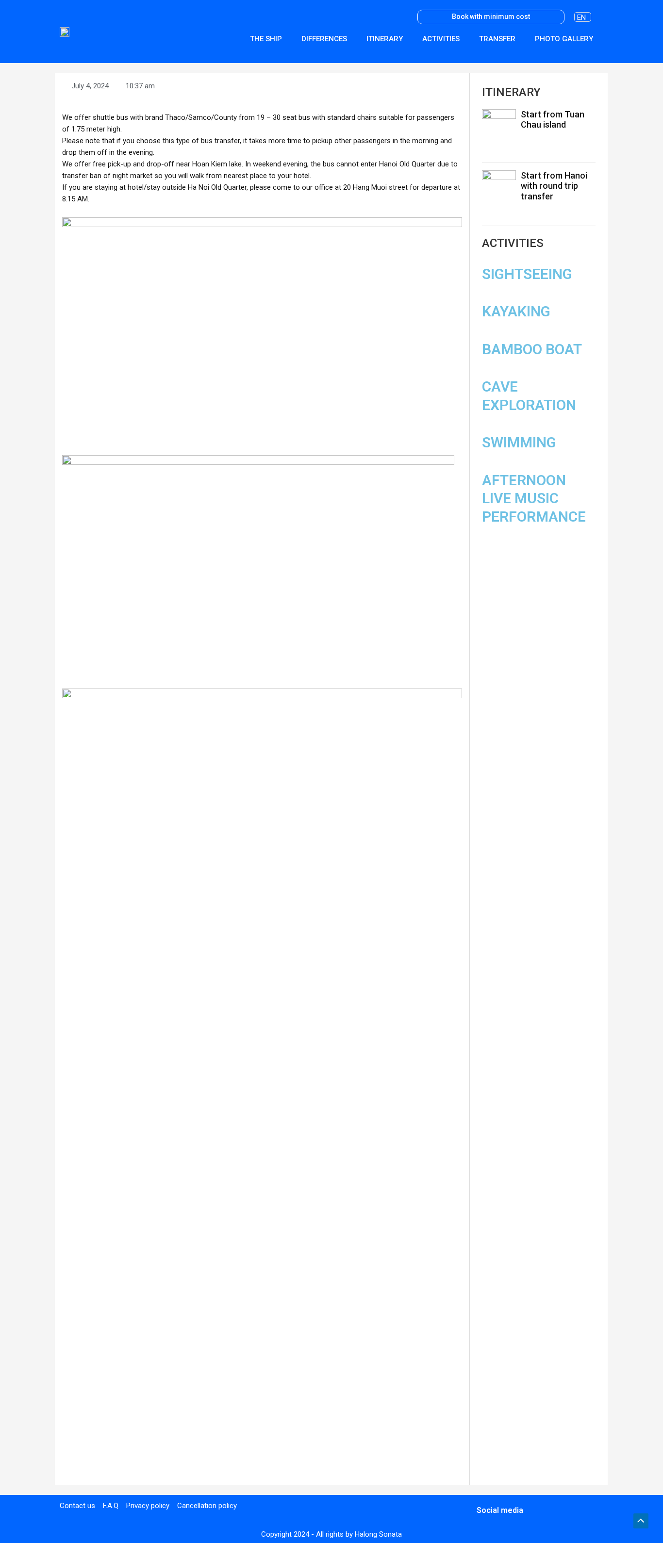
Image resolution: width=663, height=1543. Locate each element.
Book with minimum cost (491, 16)
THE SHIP (266, 38)
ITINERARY (384, 38)
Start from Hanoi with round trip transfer (554, 185)
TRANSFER (497, 38)
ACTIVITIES (441, 38)
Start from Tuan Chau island (552, 119)
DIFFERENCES (324, 38)
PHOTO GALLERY (564, 38)
